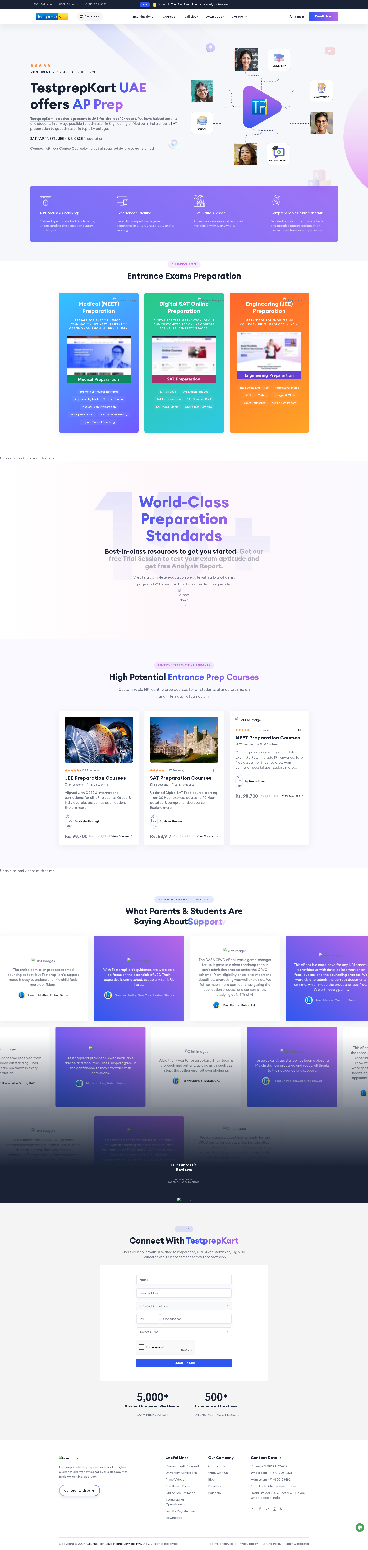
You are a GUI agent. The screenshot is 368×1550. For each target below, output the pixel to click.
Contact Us (216, 1466)
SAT (174, 123)
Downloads (214, 16)
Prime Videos (175, 1479)
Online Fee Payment (180, 1493)
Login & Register (297, 1544)
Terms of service (222, 1544)
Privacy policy (247, 1544)
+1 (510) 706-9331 (95, 4)
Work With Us (218, 1473)
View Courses (120, 836)
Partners (214, 1493)
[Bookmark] (129, 770)
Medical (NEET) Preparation (98, 307)
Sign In (299, 17)
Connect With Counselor (184, 1466)
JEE (61, 138)
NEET (51, 138)
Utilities (190, 16)
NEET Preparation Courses (268, 738)
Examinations (143, 16)
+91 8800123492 (279, 1479)
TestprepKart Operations (176, 1502)
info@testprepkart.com (279, 1486)
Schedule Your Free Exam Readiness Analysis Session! (193, 4)
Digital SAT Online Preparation (184, 307)
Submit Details (184, 1363)
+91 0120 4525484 (275, 1466)
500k (68, 4)
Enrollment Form (178, 1486)
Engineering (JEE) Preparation (269, 307)
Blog (211, 1479)
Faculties (214, 1486)
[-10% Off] (269, 719)
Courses (169, 16)
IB (68, 138)
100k (43, 4)
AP (41, 138)
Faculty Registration (180, 1511)
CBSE (78, 138)
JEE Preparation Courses (95, 778)
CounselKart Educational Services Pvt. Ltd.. (117, 1544)
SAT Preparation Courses (181, 778)
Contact (238, 16)
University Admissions (181, 1473)
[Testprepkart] (99, 1458)
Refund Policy (272, 1544)
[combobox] (184, 1306)
